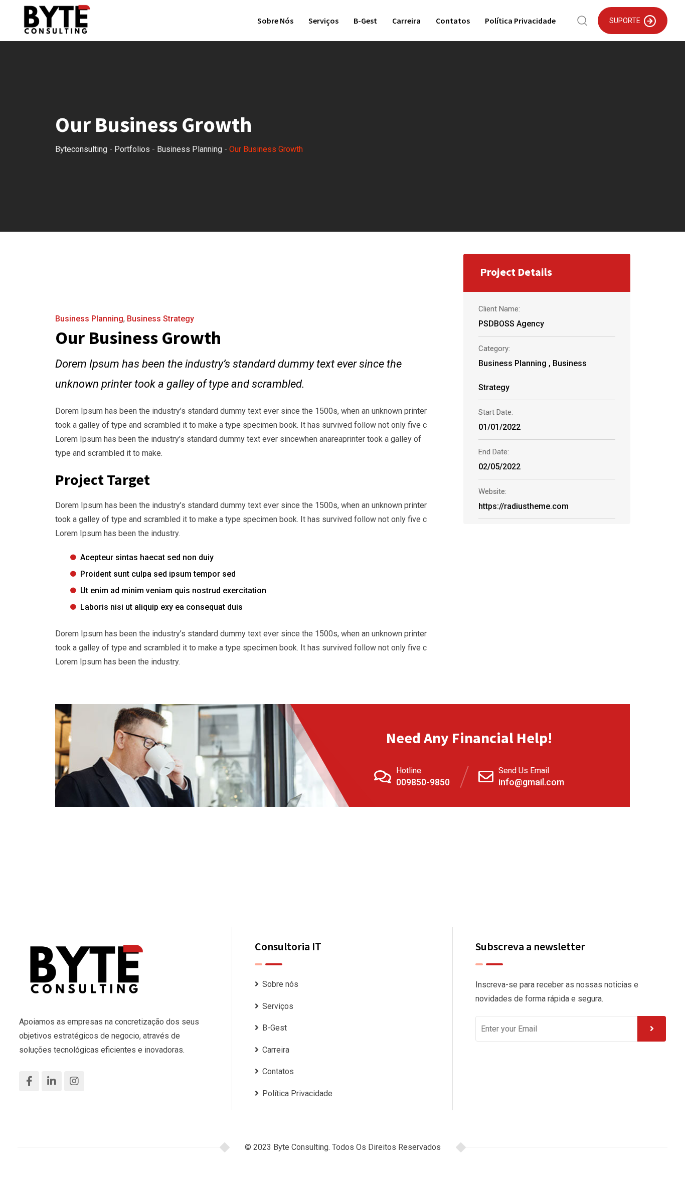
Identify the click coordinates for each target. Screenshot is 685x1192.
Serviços (323, 21)
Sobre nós (275, 21)
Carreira (406, 21)
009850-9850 (423, 782)
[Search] (582, 20)
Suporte (624, 21)
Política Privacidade (520, 21)
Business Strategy (160, 318)
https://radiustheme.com (523, 506)
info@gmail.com (531, 782)
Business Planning (89, 318)
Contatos (453, 21)
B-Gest (365, 21)
